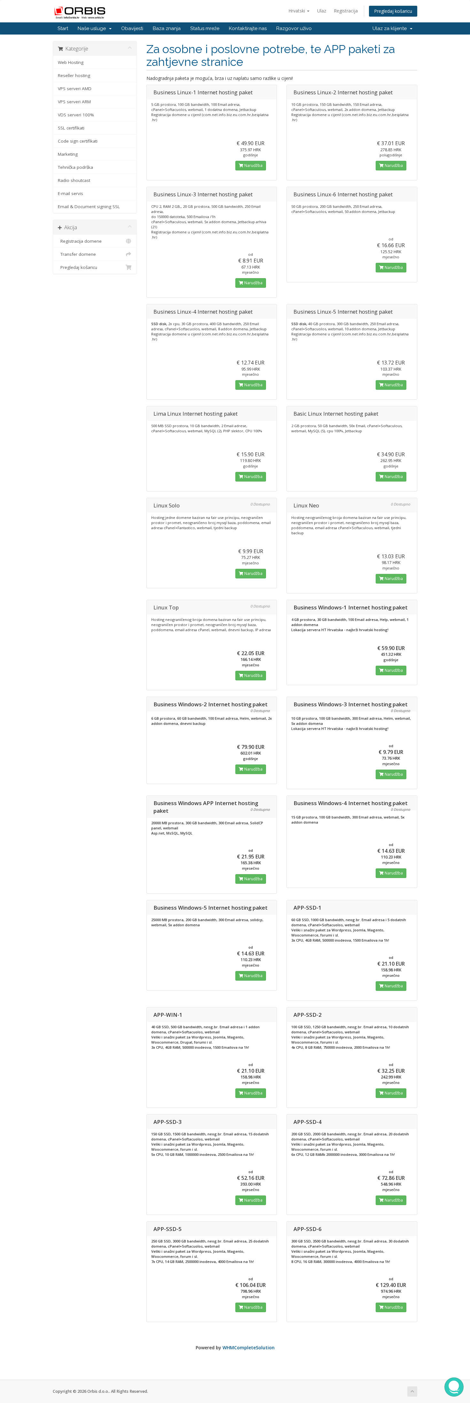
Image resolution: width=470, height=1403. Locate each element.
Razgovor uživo (294, 28)
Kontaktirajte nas (248, 28)
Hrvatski (297, 11)
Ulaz (321, 11)
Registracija (346, 11)
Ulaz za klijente (390, 28)
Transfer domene (77, 254)
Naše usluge (93, 28)
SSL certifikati (71, 128)
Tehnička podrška (75, 167)
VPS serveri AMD (74, 88)
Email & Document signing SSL (89, 206)
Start (63, 28)
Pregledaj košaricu (393, 11)
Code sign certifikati (78, 141)
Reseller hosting (74, 75)
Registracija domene (80, 241)
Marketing (68, 154)
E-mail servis (70, 193)
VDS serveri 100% (76, 115)
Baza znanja (167, 28)
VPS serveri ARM (74, 102)
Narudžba (252, 165)
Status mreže (204, 28)
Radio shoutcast (74, 180)
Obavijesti (132, 28)
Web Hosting (70, 62)
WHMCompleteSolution (249, 1347)
